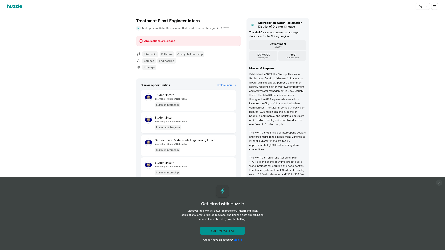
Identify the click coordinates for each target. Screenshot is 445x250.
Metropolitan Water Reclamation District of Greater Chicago (178, 28)
